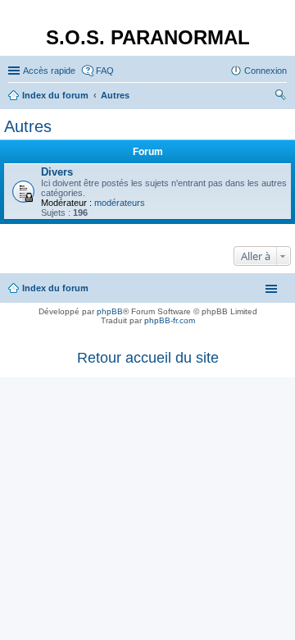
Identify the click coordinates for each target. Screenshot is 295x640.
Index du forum (55, 288)
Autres (28, 126)
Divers (57, 172)
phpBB (110, 311)
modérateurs (119, 203)
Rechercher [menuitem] (280, 96)
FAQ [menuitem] (105, 70)
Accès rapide (49, 70)
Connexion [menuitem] (265, 70)
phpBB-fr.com (169, 320)
